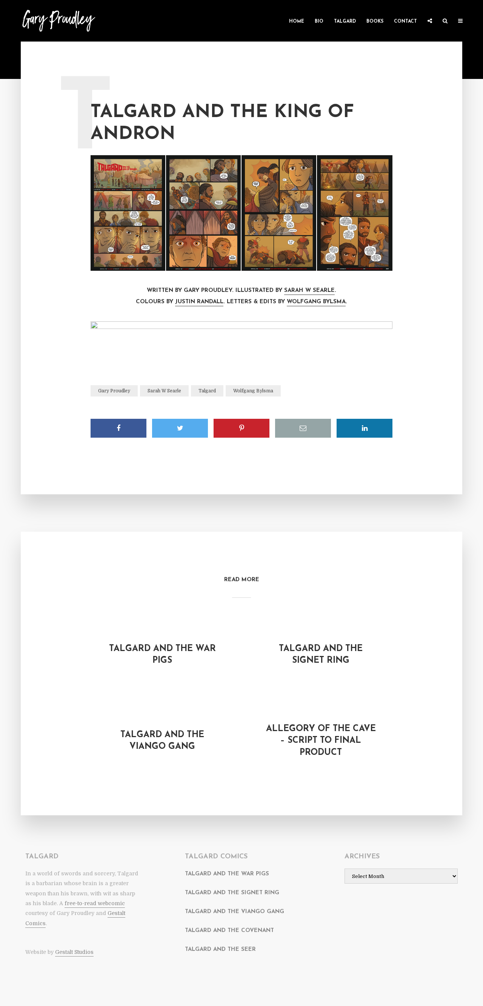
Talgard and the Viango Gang (162, 741)
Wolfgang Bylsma (316, 302)
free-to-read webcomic (95, 903)
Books (374, 21)
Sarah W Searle (309, 290)
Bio (319, 21)
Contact (405, 21)
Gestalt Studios (74, 952)
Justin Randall (199, 302)
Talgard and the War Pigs (162, 655)
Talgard (345, 21)
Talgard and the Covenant (229, 930)
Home (296, 21)
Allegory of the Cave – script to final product (321, 741)
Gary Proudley (114, 390)
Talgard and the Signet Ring (321, 655)
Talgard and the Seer (220, 949)
